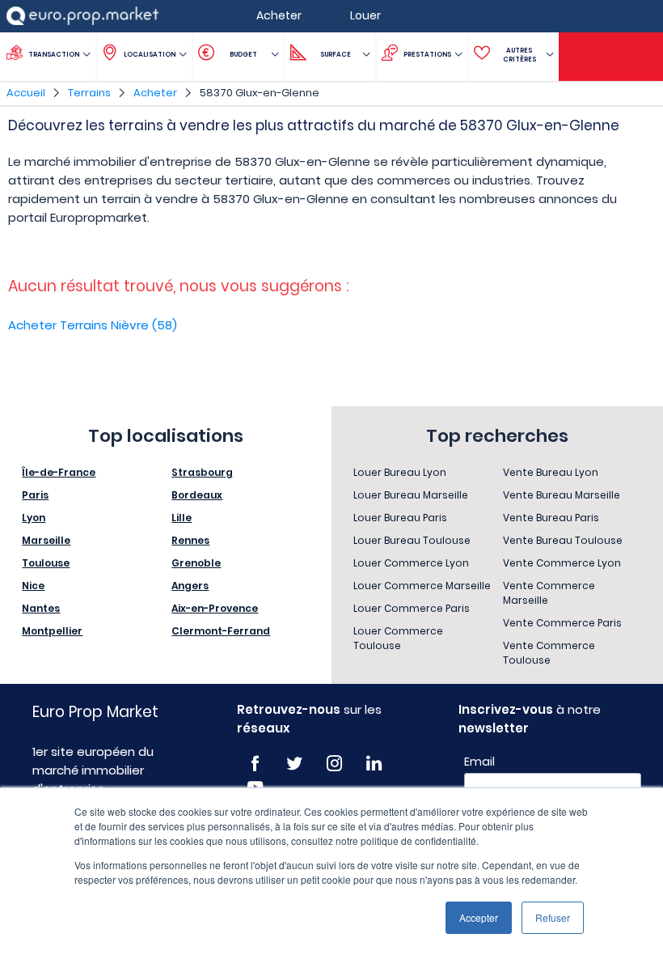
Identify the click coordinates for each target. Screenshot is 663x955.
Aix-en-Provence (214, 608)
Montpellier (52, 631)
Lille (181, 517)
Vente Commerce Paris (562, 623)
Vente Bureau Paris (551, 517)
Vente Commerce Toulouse (549, 653)
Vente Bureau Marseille (561, 495)
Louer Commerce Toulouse (398, 638)
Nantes (41, 608)
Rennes (190, 540)
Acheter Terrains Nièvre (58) (92, 324)
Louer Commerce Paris (411, 608)
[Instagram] (334, 763)
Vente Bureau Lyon (550, 472)
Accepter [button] (478, 917)
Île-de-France (58, 472)
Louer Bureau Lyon (399, 472)
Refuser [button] (552, 917)
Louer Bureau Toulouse (412, 540)
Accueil (25, 92)
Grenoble (196, 563)
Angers (190, 585)
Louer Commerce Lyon (411, 563)
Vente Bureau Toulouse (563, 540)
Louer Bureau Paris (400, 517)
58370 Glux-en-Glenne (259, 92)
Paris (35, 495)
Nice (33, 585)
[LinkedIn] (374, 763)
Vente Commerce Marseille (549, 593)
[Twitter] (295, 763)
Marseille (46, 540)
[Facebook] (255, 763)
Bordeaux (196, 495)
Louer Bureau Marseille (410, 495)
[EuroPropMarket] (82, 15)
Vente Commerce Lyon (562, 563)
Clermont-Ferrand (220, 631)
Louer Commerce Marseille (422, 585)
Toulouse (46, 563)
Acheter (155, 92)
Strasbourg (202, 472)
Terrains (89, 92)
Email (479, 761)
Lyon (33, 517)
